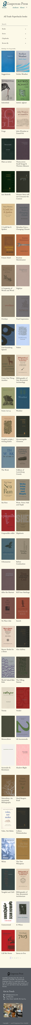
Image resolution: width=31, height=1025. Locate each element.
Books (4, 8)
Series (4, 33)
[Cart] (26, 7)
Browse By (5, 43)
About (22, 8)
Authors (16, 8)
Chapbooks (5, 38)
